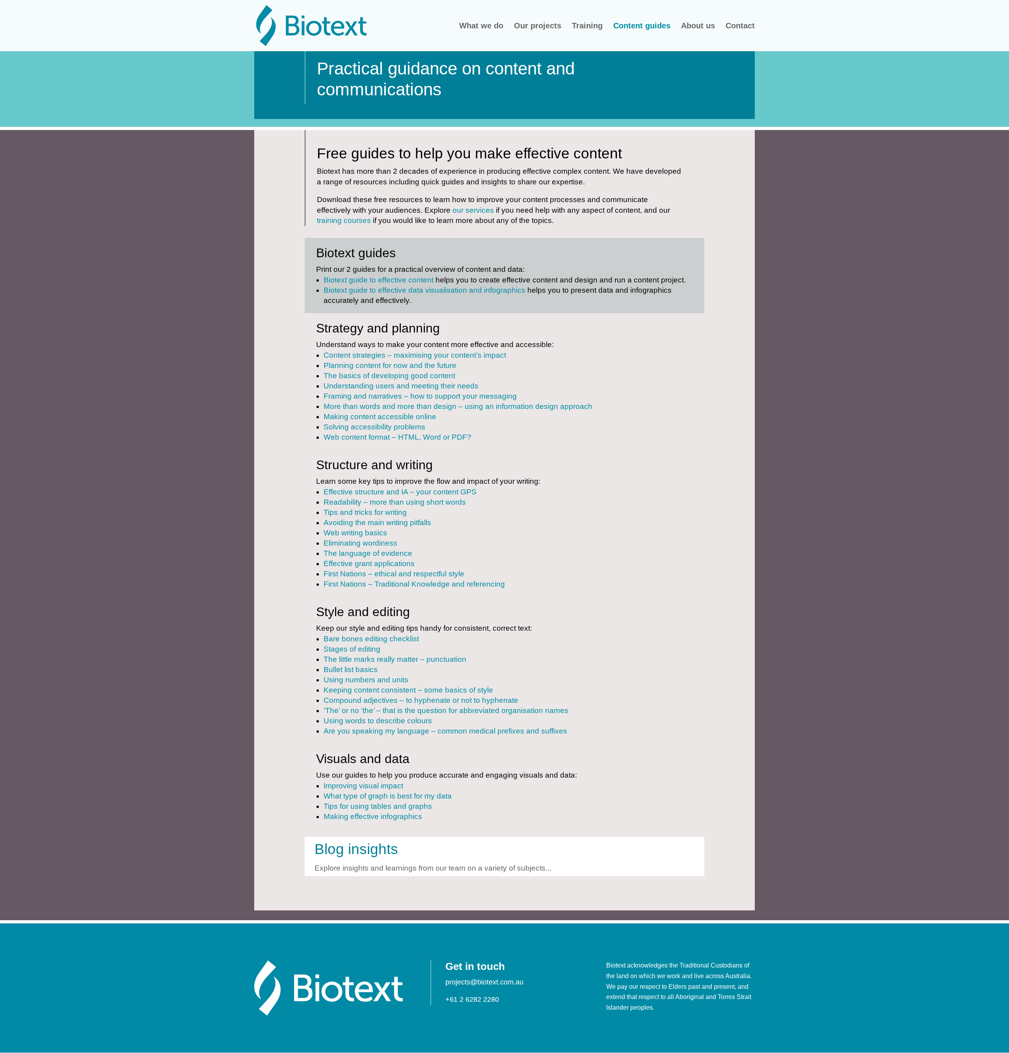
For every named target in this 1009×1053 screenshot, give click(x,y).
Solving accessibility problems (374, 427)
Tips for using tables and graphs (378, 806)
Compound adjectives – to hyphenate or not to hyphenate (421, 700)
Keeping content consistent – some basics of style (408, 690)
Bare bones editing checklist (371, 639)
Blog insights (356, 849)
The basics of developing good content (389, 375)
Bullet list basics (351, 669)
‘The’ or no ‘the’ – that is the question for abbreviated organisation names (446, 710)
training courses (344, 220)
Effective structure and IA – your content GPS (400, 492)
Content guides (641, 26)
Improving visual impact (363, 786)
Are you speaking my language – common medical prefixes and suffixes (445, 731)
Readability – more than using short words (395, 502)
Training (587, 26)
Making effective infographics (373, 816)
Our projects (537, 26)
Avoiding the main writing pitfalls (377, 522)
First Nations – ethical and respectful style (394, 574)
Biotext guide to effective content (379, 280)
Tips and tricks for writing (365, 512)
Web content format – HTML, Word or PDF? (397, 437)
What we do (481, 26)
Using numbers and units (366, 680)
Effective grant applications (369, 563)
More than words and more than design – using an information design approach (458, 406)
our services (473, 210)
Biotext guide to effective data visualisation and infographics (424, 290)
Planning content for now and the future (390, 365)
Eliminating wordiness (360, 543)
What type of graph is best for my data (388, 796)
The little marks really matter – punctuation (395, 659)
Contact (740, 26)
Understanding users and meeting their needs (401, 386)
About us (698, 26)
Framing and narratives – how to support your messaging (420, 396)
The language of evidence (368, 553)
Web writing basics (355, 533)
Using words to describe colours (378, 721)
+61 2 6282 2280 (472, 999)
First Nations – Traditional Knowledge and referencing (414, 584)
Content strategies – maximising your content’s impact (415, 355)
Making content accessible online (380, 416)
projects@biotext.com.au (484, 982)
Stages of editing (352, 649)
